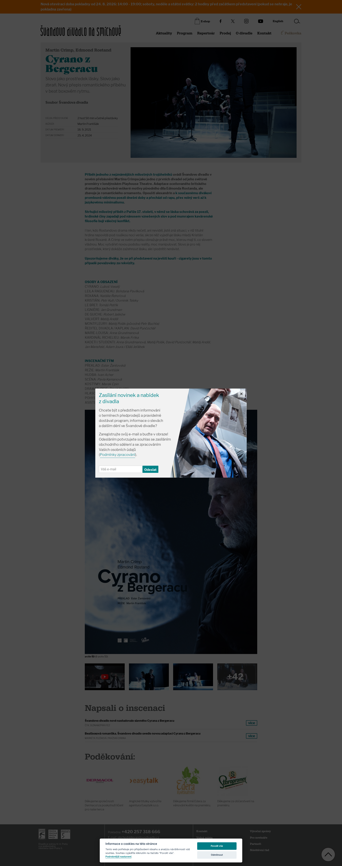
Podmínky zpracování (117, 455)
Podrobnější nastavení (118, 856)
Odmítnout (217, 854)
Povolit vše (217, 845)
